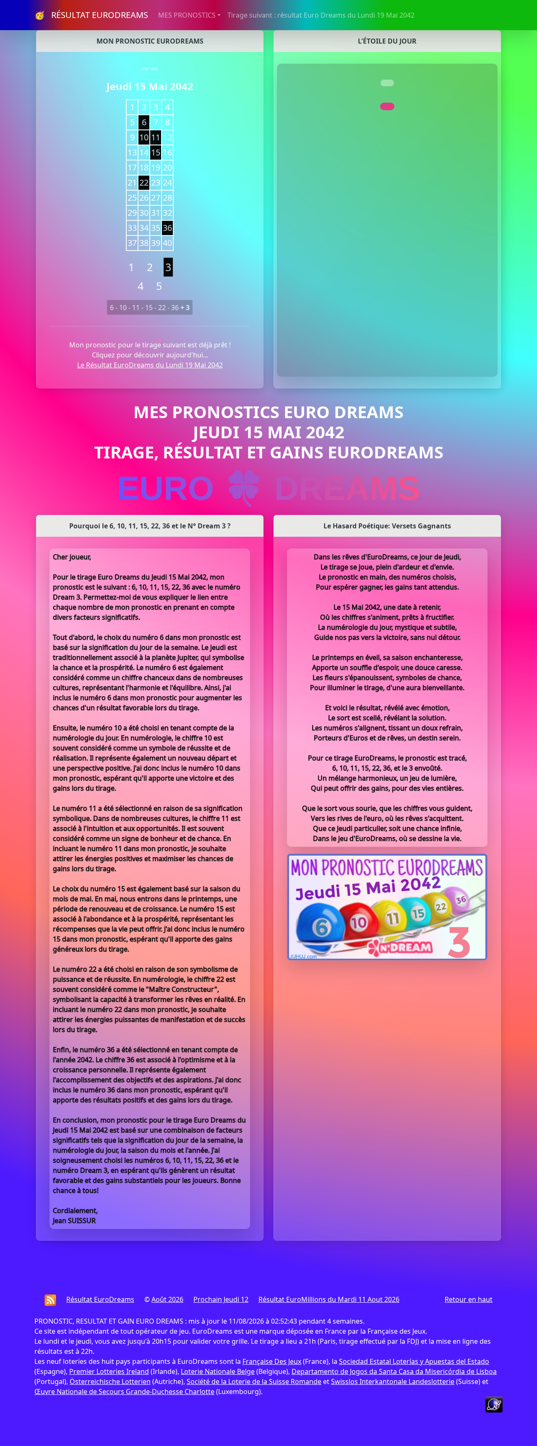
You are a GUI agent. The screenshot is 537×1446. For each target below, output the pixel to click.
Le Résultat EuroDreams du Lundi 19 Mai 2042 (150, 365)
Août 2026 (167, 1299)
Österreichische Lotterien (110, 1381)
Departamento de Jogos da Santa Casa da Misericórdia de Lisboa (394, 1371)
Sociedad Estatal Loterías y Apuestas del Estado (414, 1361)
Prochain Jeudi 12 (220, 1299)
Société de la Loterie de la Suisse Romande (254, 1381)
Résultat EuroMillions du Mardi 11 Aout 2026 (328, 1299)
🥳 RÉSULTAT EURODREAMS (91, 15)
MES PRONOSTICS (187, 15)
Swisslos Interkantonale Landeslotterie (392, 1381)
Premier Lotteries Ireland (109, 1371)
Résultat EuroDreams (100, 1299)
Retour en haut (469, 1299)
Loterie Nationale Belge (218, 1371)
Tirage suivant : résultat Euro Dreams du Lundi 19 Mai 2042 (320, 15)
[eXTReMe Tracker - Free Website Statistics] (494, 1403)
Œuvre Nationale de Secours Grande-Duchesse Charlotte (124, 1391)
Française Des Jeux (271, 1361)
